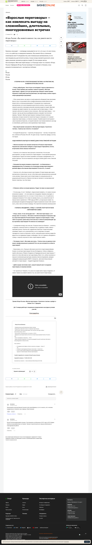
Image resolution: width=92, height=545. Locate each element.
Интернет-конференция (44, 502)
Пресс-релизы (9, 509)
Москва (73, 1)
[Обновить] (61, 392)
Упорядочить (51, 394)
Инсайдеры (41, 509)
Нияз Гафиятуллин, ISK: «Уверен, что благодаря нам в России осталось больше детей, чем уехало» (76, 59)
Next (85, 36)
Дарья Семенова (78, 17)
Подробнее (66, 541)
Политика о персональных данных (45, 533)
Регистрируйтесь (34, 313)
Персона (7, 505)
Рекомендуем (71, 54)
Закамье (12, 5)
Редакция (8, 513)
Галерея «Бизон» (43, 516)
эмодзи (12, 411)
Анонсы (24, 502)
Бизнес (8, 12)
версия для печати (52, 386)
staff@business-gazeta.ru (73, 517)
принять (87, 541)
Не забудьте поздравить (44, 505)
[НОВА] (23, 5)
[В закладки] (61, 41)
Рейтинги (41, 507)
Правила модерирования (11, 439)
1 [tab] (75, 36)
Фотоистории (25, 509)
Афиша (7, 502)
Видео (23, 505)
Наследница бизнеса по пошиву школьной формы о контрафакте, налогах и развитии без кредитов (75, 31)
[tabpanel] (76, 24)
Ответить (20, 414)
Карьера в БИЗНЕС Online (11, 516)
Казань (65, 1)
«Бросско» (76, 18)
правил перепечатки (53, 538)
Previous (68, 36)
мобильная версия (44, 527)
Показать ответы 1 (11, 414)
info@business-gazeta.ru (73, 507)
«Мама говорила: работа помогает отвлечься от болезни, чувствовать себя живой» (76, 25)
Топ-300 (41, 518)
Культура (25, 498)
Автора (25, 394)
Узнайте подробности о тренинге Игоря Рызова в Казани (27, 355)
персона (69, 13)
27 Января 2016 (9, 34)
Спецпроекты (42, 513)
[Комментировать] (61, 37)
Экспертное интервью (47, 498)
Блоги (7, 507)
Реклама (24, 513)
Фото (23, 507)
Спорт (9, 498)
